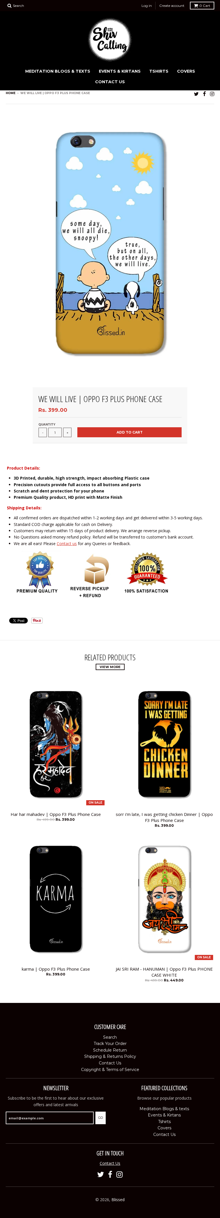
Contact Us (110, 81)
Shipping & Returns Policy (110, 1056)
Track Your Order (110, 1043)
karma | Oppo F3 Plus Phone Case (56, 969)
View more (110, 667)
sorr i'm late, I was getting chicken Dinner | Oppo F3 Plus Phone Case (164, 817)
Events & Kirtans (120, 71)
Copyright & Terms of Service (110, 1069)
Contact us (67, 543)
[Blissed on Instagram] (212, 94)
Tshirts (158, 71)
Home (10, 93)
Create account (171, 5)
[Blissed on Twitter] (196, 94)
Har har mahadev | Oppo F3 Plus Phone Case (56, 814)
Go (100, 1118)
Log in (147, 5)
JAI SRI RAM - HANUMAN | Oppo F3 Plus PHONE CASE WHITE (164, 972)
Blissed (118, 1199)
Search (110, 1037)
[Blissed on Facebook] (204, 94)
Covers (186, 71)
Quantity (46, 424)
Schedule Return (110, 1050)
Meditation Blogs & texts (57, 71)
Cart (204, 5)
